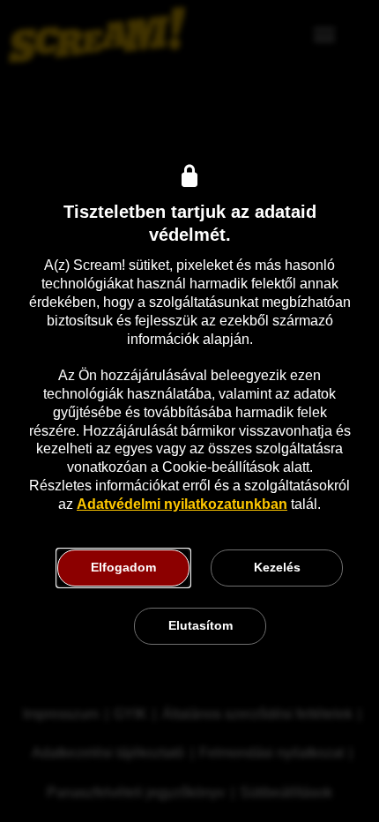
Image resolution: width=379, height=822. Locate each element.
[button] (123, 568)
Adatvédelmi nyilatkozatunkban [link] (182, 504)
